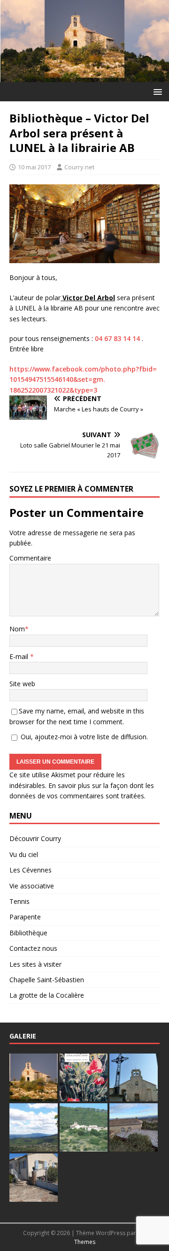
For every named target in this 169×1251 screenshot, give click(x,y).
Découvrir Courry (35, 838)
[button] (156, 91)
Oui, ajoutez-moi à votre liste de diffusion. (83, 736)
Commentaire (30, 557)
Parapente (25, 916)
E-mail (19, 656)
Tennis (19, 901)
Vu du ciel (23, 854)
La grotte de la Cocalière (46, 995)
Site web (22, 683)
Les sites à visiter (35, 964)
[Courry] (84, 76)
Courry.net (79, 167)
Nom (17, 628)
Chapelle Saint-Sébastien (46, 979)
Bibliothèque (28, 932)
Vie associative (31, 885)
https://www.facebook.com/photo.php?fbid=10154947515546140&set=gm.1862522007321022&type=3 (83, 379)
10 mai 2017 (34, 167)
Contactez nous (33, 948)
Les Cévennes (30, 869)
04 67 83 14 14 (117, 338)
